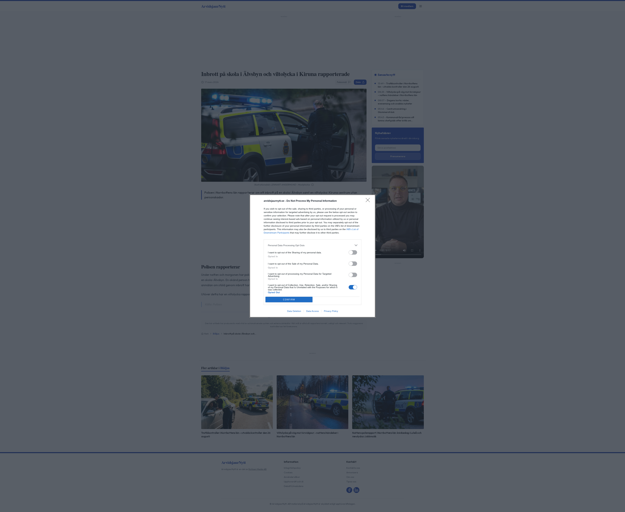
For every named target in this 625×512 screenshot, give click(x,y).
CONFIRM (289, 299)
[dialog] (312, 256)
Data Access (312, 311)
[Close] (369, 201)
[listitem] (312, 245)
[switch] (353, 252)
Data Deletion (294, 311)
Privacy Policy (331, 311)
